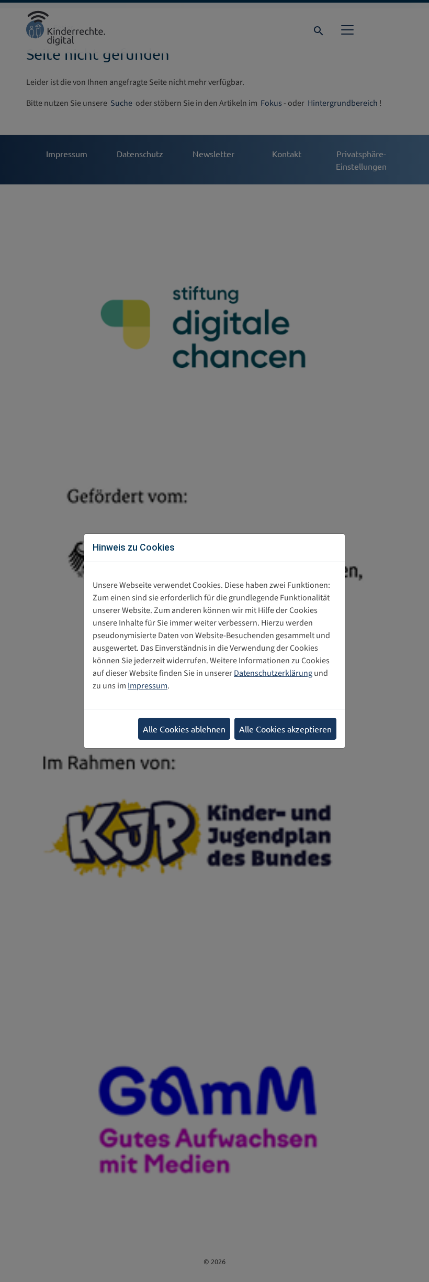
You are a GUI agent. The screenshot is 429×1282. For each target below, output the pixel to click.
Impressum (147, 686)
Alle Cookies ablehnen (184, 729)
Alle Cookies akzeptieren (285, 729)
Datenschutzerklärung (273, 673)
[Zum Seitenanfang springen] (406, 1263)
